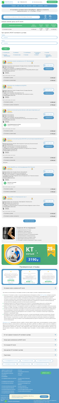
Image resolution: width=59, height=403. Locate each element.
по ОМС (47, 52)
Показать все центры (29, 220)
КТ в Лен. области (22, 386)
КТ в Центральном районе (8, 392)
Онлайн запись (49, 65)
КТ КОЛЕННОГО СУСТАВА (27, 360)
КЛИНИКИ (40, 5)
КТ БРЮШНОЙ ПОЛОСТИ (23, 371)
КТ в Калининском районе (24, 381)
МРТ (18, 5)
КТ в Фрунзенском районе (24, 391)
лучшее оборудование (7, 55)
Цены (50, 18)
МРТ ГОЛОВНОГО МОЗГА (7, 371)
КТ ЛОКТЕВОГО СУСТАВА (24, 364)
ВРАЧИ (34, 5)
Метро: (3, 40)
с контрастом (28, 52)
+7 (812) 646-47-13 (23, 2)
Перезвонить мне (52, 1)
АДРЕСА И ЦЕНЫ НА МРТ (7, 370)
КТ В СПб (20, 370)
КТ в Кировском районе (7, 383)
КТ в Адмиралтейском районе (9, 378)
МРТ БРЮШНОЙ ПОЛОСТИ (7, 373)
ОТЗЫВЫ (20, 375)
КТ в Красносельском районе (9, 386)
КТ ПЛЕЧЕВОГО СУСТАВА (9, 364)
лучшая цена (6, 52)
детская (26, 54)
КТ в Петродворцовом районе (25, 389)
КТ (21, 5)
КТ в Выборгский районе (8, 381)
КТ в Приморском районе (8, 391)
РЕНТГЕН (29, 5)
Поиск (5, 48)
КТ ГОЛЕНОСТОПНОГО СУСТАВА (44, 360)
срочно (36, 54)
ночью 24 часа (17, 54)
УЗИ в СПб (20, 373)
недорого (16, 52)
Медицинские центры (22, 11)
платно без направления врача (49, 55)
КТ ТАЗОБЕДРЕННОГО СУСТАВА (11, 360)
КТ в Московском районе (8, 387)
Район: (3, 35)
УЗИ (24, 5)
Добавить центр (45, 372)
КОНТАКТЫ (4, 375)
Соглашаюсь (44, 396)
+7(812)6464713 (48, 68)
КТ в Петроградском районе (8, 389)
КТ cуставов (33, 11)
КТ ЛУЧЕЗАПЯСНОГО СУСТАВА (40, 364)
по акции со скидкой (38, 53)
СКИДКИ (14, 5)
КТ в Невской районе (23, 387)
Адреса (45, 18)
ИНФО (45, 5)
